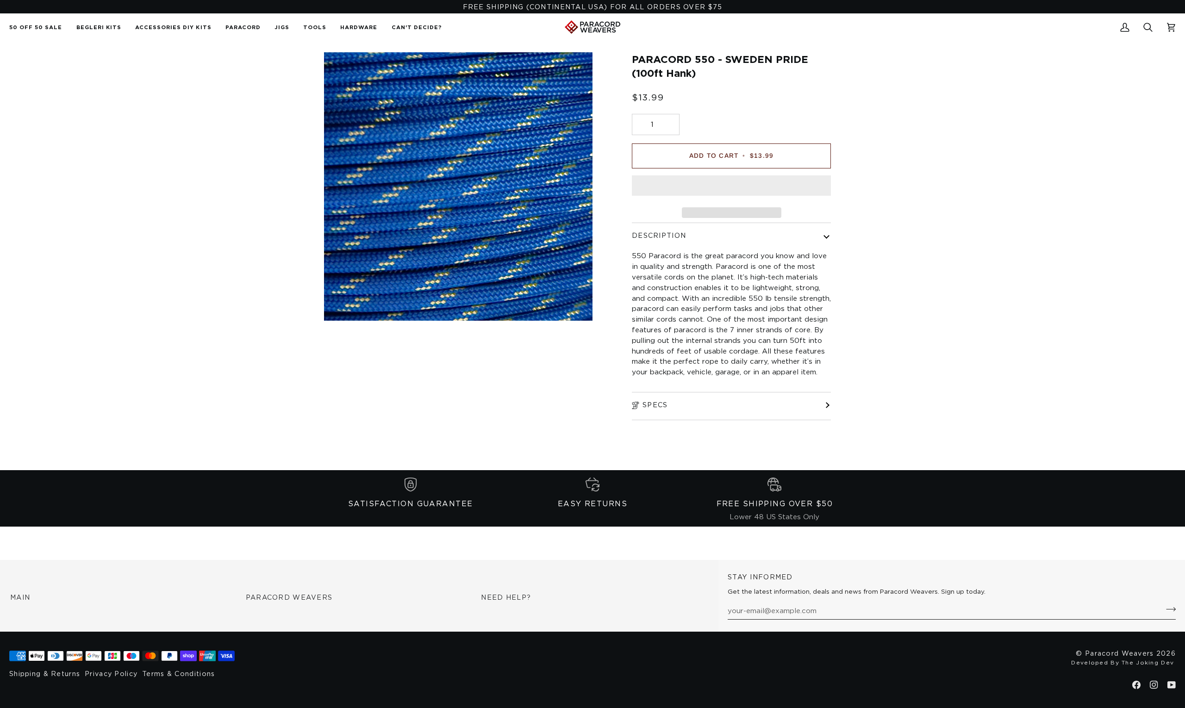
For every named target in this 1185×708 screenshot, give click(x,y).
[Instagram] (1154, 685)
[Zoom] (341, 303)
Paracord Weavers (289, 597)
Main (20, 597)
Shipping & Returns (44, 673)
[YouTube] (1171, 685)
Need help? (506, 597)
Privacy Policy (111, 673)
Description (659, 235)
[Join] (1168, 609)
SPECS (654, 404)
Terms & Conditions (178, 673)
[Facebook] (1136, 685)
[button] (243, 27)
